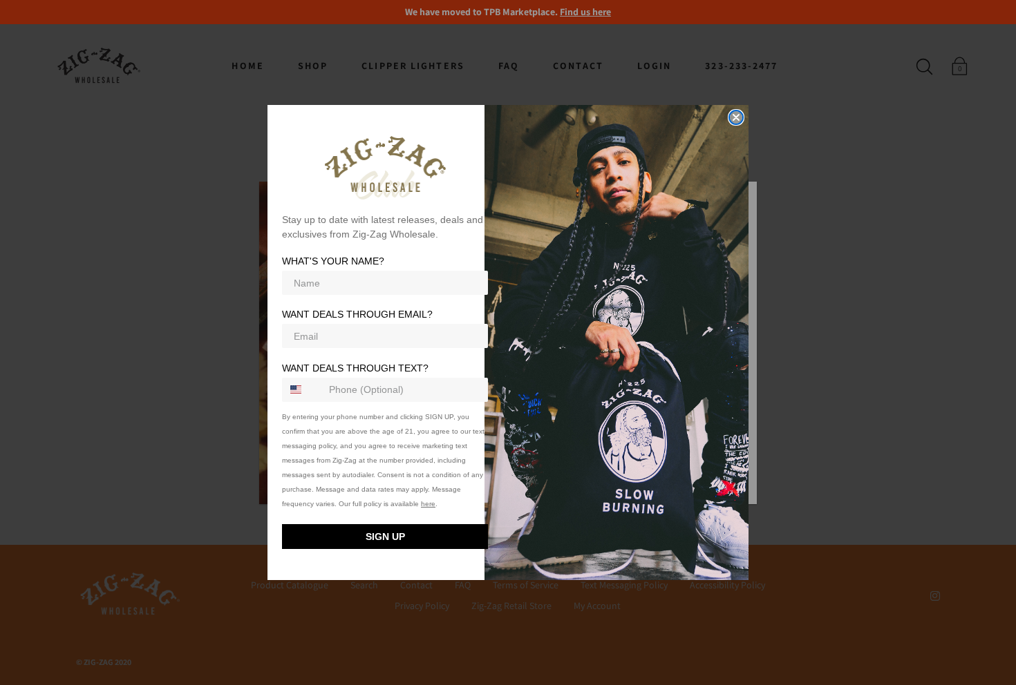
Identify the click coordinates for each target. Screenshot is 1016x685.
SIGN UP (385, 536)
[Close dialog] (736, 117)
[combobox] (302, 389)
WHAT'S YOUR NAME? (333, 261)
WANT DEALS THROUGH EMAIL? (357, 314)
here (428, 504)
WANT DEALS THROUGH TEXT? (355, 368)
